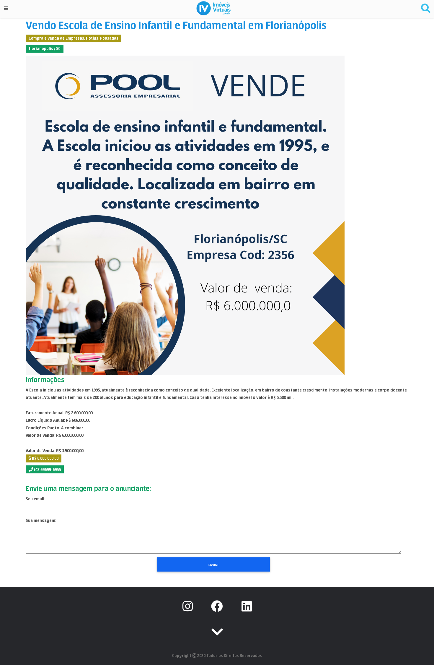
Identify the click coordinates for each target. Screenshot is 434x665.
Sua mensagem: (41, 520)
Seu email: (35, 498)
